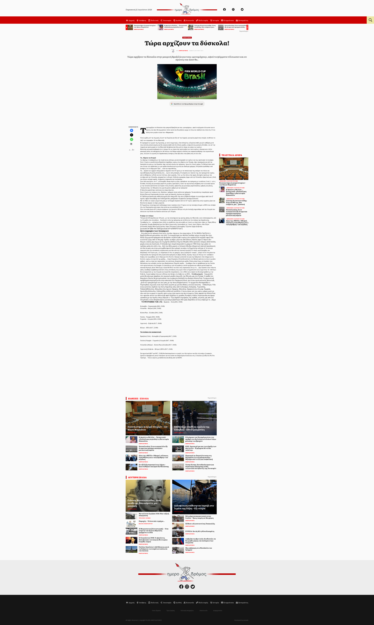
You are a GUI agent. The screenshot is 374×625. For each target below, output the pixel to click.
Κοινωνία (190, 20)
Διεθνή (179, 20)
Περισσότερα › (243, 31)
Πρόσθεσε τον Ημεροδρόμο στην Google (188, 104)
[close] (355, 8)
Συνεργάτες (243, 20)
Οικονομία (167, 20)
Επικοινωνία (203, 610)
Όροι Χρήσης (171, 610)
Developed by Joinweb (241, 620)
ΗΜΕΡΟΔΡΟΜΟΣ (183, 50)
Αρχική (131, 20)
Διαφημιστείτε (217, 610)
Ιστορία (215, 20)
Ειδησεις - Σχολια (138, 398)
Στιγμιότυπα (228, 20)
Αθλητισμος (187, 37)
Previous (126, 27)
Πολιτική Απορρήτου (187, 610)
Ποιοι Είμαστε (156, 610)
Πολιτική (154, 20)
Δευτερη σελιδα (137, 477)
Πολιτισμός (203, 20)
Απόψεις (142, 20)
